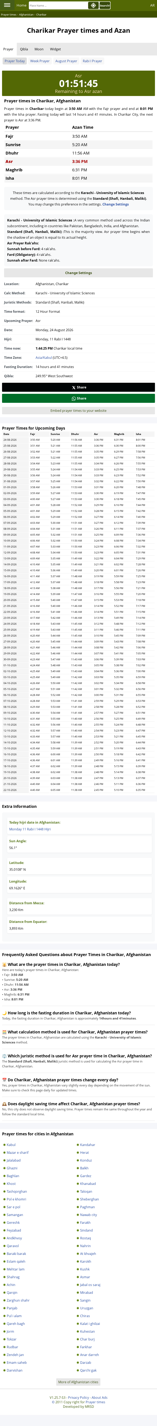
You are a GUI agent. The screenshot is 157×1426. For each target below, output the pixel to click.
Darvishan (14, 1370)
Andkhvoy (14, 1238)
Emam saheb (17, 1362)
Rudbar (12, 1347)
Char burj (87, 1339)
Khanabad (88, 1183)
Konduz (86, 1160)
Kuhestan (87, 1331)
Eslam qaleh (16, 1261)
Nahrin (85, 1246)
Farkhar (86, 1347)
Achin (11, 1285)
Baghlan (13, 1176)
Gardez (85, 1176)
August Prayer (66, 61)
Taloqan (86, 1191)
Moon (39, 49)
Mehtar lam (16, 1269)
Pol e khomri (16, 1199)
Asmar (85, 1277)
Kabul (11, 1145)
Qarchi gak (88, 1370)
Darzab (85, 1362)
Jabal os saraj (90, 1285)
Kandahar (87, 1145)
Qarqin (12, 1292)
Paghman (87, 1207)
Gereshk (13, 1222)
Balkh (84, 1168)
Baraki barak (16, 1253)
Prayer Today (15, 61)
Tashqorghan (17, 1191)
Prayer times (95, 1402)
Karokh (85, 1261)
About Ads (100, 1397)
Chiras (85, 1316)
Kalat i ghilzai (90, 1323)
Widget (55, 49)
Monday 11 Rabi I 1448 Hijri (30, 829)
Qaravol (13, 1246)
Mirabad (86, 1292)
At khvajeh (88, 1253)
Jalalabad (14, 1160)
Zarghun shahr (18, 1300)
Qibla (24, 49)
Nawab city (88, 1215)
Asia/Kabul (44, 357)
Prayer (8, 49)
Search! (105, 5)
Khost (11, 1183)
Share (81, 387)
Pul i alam (14, 1316)
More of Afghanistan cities (78, 1382)
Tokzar (12, 1339)
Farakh (85, 1222)
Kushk (85, 1269)
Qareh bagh (16, 1323)
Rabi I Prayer (92, 61)
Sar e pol (13, 1207)
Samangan (15, 1215)
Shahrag (13, 1277)
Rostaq (85, 1238)
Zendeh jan (15, 1355)
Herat (84, 1152)
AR (152, 5)
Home (22, 5)
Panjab (12, 1308)
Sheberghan (89, 1199)
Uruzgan (86, 1308)
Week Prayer (40, 61)
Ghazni (12, 1168)
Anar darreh (89, 1355)
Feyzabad (14, 1230)
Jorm (10, 1331)
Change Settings (115, 204)
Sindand (86, 1230)
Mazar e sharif (17, 1152)
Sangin (85, 1300)
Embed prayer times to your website (78, 410)
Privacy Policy (78, 1397)
